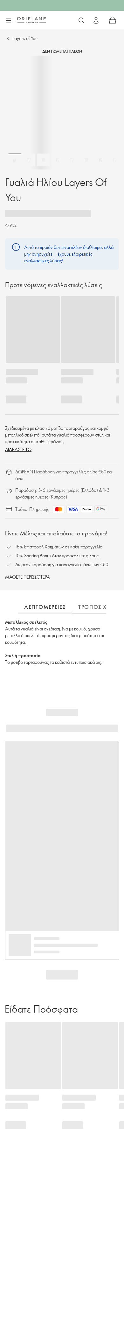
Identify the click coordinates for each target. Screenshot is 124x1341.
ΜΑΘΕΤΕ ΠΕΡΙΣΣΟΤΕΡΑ (27, 577)
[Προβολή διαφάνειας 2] (29, 160)
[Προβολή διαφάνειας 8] (114, 160)
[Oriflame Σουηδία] (31, 20)
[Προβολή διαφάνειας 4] (57, 160)
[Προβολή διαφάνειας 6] (86, 160)
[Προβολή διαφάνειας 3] (43, 160)
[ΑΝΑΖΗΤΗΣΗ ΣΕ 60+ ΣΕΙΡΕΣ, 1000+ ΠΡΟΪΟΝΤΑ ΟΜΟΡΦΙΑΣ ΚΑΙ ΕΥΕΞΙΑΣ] (81, 20)
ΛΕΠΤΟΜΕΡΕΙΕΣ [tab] (44, 606)
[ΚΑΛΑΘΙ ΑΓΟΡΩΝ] (112, 20)
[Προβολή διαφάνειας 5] (71, 160)
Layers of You (25, 38)
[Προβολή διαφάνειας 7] (100, 160)
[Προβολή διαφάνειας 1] (14, 160)
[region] (62, 112)
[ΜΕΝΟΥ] (8, 20)
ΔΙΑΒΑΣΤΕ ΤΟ (18, 449)
